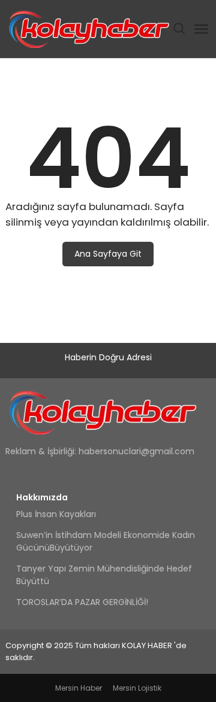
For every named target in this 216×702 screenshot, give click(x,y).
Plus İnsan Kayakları (56, 514)
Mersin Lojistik (137, 688)
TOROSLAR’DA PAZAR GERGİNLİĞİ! (82, 602)
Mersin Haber (78, 688)
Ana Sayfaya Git (108, 254)
